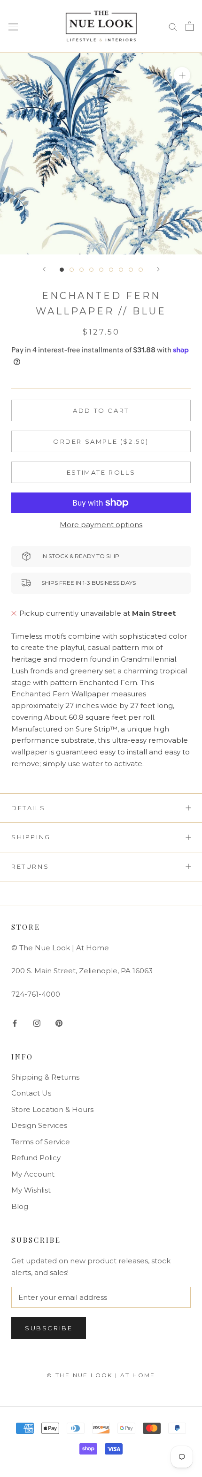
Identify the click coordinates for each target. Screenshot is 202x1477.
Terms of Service (40, 1141)
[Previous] (44, 269)
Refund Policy (36, 1157)
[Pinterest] (58, 1023)
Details (28, 808)
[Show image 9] (141, 270)
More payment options (101, 524)
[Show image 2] (72, 270)
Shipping (31, 837)
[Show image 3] (81, 270)
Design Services (39, 1125)
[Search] (173, 26)
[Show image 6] (111, 270)
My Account (32, 1174)
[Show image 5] (101, 270)
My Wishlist (31, 1190)
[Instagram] (36, 1023)
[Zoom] (182, 75)
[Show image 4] (91, 270)
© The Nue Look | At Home (101, 1375)
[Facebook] (14, 1023)
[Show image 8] (131, 270)
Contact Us (31, 1093)
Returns (30, 866)
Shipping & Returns (45, 1077)
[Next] (158, 269)
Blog (19, 1206)
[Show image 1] (62, 270)
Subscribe (48, 1328)
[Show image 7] (121, 270)
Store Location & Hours (52, 1109)
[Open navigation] (13, 26)
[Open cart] (190, 26)
